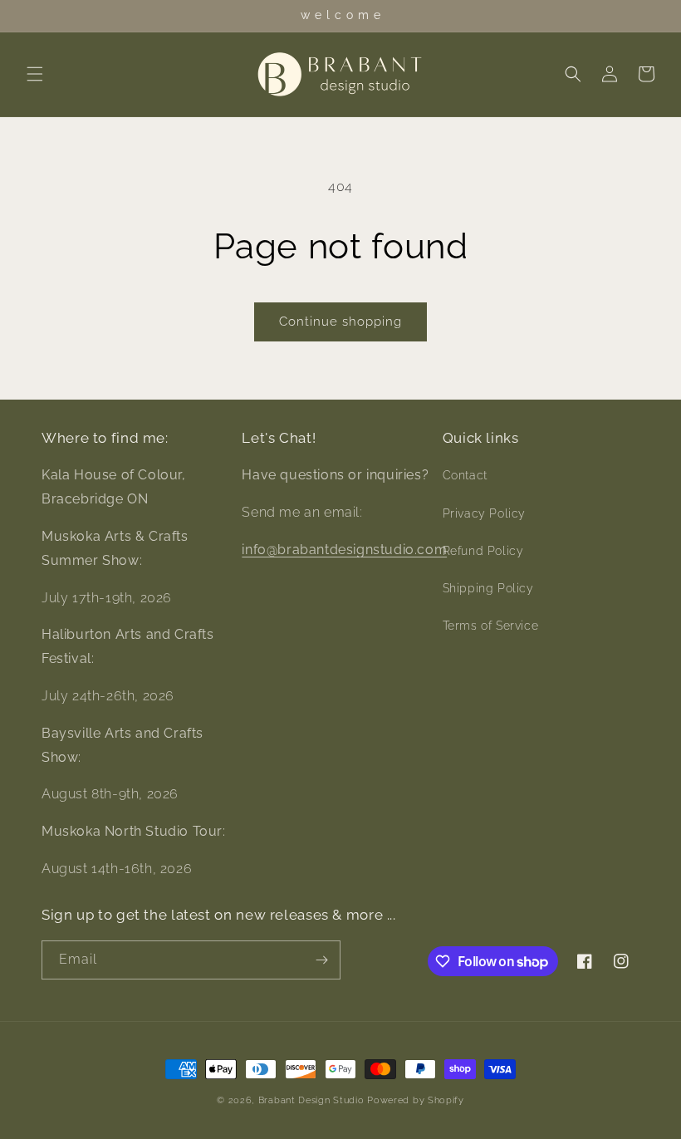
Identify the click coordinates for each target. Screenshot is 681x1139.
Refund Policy (483, 550)
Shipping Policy (488, 588)
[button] (35, 74)
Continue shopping (340, 321)
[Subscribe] (321, 959)
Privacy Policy (484, 513)
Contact (465, 475)
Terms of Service (491, 625)
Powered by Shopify (415, 1100)
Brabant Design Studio (311, 1100)
